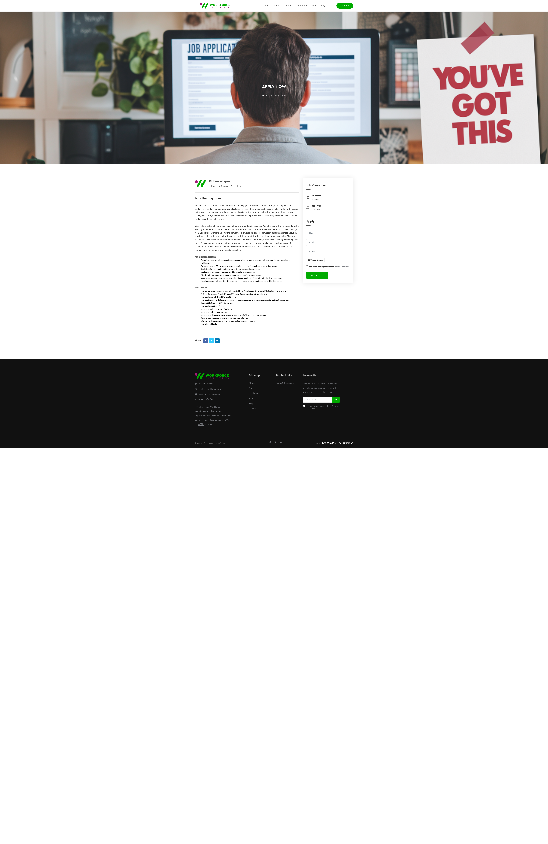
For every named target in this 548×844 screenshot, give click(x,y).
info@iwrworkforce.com (209, 389)
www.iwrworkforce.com (209, 394)
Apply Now (279, 95)
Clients (287, 6)
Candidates (301, 6)
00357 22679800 (206, 399)
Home (266, 6)
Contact (345, 6)
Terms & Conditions (341, 267)
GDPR (201, 424)
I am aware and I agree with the (329, 267)
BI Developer (220, 181)
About (276, 6)
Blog (323, 6)
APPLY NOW (317, 275)
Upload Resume (316, 260)
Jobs (314, 6)
